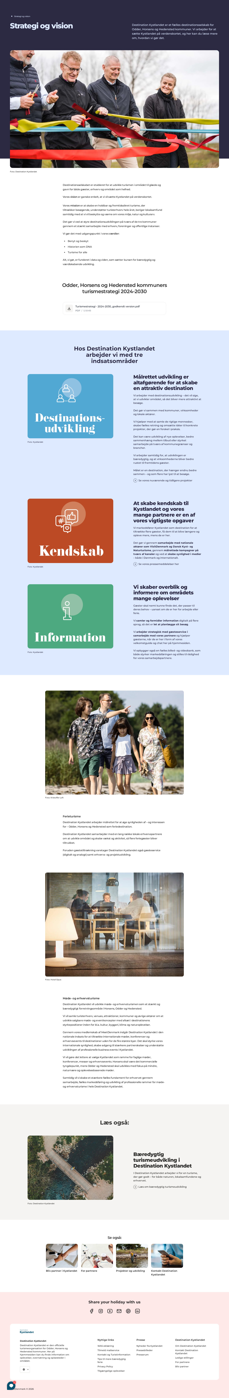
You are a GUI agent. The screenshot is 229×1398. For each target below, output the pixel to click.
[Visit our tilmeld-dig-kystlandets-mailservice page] (119, 1311)
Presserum (142, 1354)
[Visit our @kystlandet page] (110, 1311)
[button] (114, 308)
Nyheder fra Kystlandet (149, 1346)
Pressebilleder (144, 1350)
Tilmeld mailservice (108, 1350)
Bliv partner (182, 1366)
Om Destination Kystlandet (190, 1346)
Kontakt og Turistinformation (114, 1354)
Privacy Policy (105, 1366)
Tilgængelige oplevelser (111, 1370)
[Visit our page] (91, 1311)
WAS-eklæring (106, 1346)
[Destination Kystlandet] (27, 1331)
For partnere (182, 1362)
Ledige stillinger (184, 1357)
